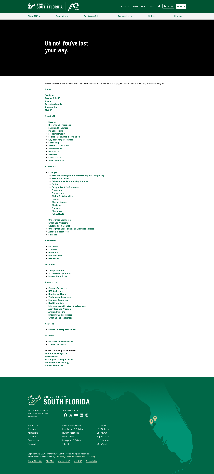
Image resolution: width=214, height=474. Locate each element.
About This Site (56, 160)
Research (49, 335)
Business (56, 184)
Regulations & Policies (72, 429)
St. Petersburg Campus (59, 273)
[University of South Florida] (59, 399)
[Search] (158, 6)
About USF (50, 116)
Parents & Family (53, 104)
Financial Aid (51, 356)
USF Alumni (102, 432)
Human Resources (54, 365)
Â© (39, 453)
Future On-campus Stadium (62, 329)
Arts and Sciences (60, 178)
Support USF (103, 436)
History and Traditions (59, 125)
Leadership (53, 142)
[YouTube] (76, 415)
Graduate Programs (58, 222)
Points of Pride (55, 130)
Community (51, 107)
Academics (50, 166)
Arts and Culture (56, 312)
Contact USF (54, 157)
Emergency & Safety (71, 440)
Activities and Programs (60, 309)
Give (151, 6)
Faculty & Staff (52, 98)
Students (49, 95)
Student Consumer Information (64, 136)
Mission (52, 122)
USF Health (53, 258)
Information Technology (57, 362)
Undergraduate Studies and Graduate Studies (71, 228)
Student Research (57, 344)
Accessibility (91, 461)
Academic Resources (58, 231)
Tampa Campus (56, 270)
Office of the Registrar (56, 353)
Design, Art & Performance (65, 187)
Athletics (49, 323)
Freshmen (53, 246)
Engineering (58, 193)
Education (57, 190)
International (55, 255)
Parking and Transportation (59, 359)
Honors (55, 199)
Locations (50, 264)
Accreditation (55, 148)
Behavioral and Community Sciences (70, 181)
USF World (102, 444)
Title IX (65, 444)
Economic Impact (56, 133)
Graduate (53, 252)
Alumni (48, 101)
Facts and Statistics (58, 128)
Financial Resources (58, 300)
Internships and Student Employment (67, 306)
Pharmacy (57, 211)
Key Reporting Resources (60, 139)
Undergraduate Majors (59, 220)
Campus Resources (57, 288)
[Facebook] (65, 415)
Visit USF (52, 154)
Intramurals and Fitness (60, 314)
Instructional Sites (57, 276)
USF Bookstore (55, 291)
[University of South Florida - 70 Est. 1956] (53, 6)
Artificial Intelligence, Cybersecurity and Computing (78, 175)
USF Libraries (103, 440)
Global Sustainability (62, 196)
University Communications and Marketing (75, 456)
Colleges (52, 172)
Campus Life (51, 282)
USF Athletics (103, 429)
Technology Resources (59, 297)
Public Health (58, 214)
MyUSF (48, 110)
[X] (71, 415)
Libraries (52, 234)
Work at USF (54, 151)
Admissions (50, 240)
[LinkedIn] (81, 415)
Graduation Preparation (60, 317)
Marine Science (59, 202)
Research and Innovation (60, 341)
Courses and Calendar (59, 225)
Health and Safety (57, 303)
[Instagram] (87, 415)
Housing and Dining (58, 294)
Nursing (56, 208)
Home (48, 89)
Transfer (52, 249)
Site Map (50, 461)
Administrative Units (58, 145)
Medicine (56, 205)
